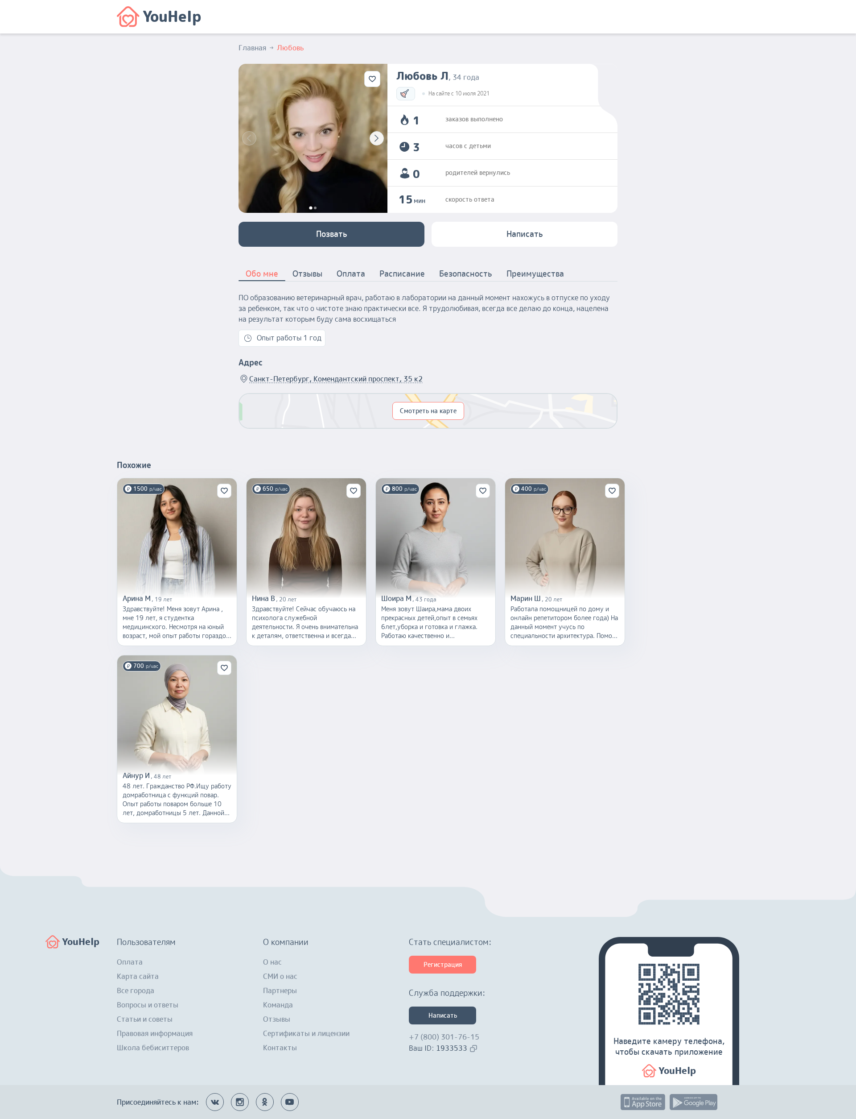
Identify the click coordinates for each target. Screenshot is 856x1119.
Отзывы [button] (307, 273)
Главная (252, 48)
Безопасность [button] (465, 273)
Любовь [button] (290, 48)
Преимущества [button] (535, 273)
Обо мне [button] (262, 273)
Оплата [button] (351, 273)
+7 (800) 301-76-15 (444, 1037)
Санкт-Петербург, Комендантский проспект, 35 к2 (336, 379)
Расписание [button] (402, 273)
